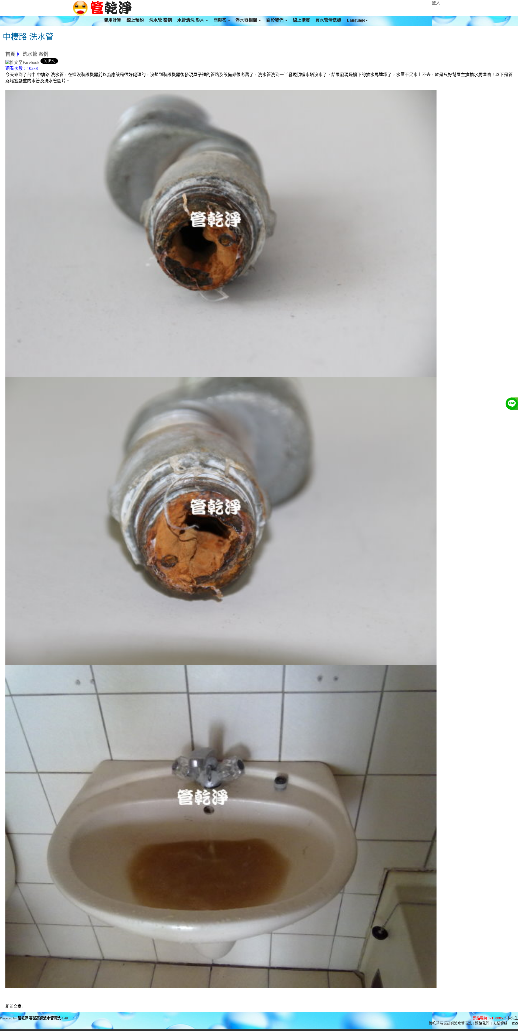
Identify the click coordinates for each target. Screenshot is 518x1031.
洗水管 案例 (160, 20)
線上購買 (301, 20)
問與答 (220, 20)
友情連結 (500, 1023)
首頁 (10, 54)
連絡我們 (482, 1023)
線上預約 (135, 20)
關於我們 (275, 20)
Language (356, 20)
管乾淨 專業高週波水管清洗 (39, 1018)
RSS (515, 1023)
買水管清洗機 (328, 20)
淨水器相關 (247, 20)
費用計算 (112, 20)
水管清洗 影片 (191, 20)
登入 (436, 3)
